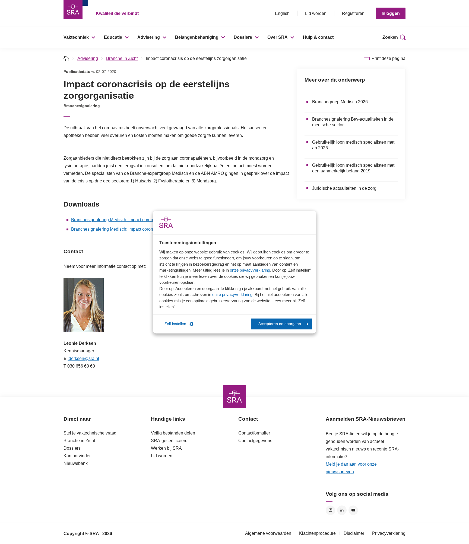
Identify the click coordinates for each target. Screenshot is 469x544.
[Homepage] (73, 9)
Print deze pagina (388, 58)
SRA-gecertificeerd (169, 440)
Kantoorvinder (77, 455)
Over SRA (277, 37)
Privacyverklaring (388, 533)
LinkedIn (342, 510)
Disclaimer (354, 533)
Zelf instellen (175, 324)
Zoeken (390, 37)
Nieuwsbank (76, 463)
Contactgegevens (255, 440)
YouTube (353, 510)
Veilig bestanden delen (173, 433)
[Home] (66, 58)
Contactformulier (254, 433)
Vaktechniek (76, 37)
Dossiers (243, 37)
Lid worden (316, 13)
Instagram (330, 510)
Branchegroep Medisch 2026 (340, 101)
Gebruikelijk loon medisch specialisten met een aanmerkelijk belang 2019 (353, 168)
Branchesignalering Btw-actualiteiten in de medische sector (353, 122)
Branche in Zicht (122, 58)
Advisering (148, 37)
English (282, 13)
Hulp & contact (318, 37)
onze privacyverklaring (250, 270)
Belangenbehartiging (196, 37)
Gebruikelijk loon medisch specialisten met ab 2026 (353, 145)
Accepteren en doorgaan (279, 324)
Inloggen (391, 13)
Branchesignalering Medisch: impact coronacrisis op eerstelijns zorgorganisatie (147, 219)
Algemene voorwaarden (268, 533)
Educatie (113, 37)
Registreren (353, 13)
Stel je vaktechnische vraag (90, 433)
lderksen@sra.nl (83, 358)
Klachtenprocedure (317, 533)
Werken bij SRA (166, 448)
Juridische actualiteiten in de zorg (344, 188)
